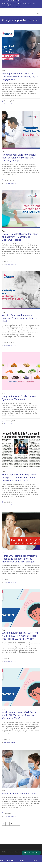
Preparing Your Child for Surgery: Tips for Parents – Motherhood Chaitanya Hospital (19, 157)
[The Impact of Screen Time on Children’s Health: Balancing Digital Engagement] (21, 49)
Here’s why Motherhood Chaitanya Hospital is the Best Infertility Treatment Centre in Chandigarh (20, 558)
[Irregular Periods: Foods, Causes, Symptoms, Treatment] (21, 371)
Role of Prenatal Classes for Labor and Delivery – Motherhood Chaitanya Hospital (20, 237)
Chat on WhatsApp (33, 853)
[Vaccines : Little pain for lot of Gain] (21, 769)
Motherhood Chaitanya (10, 104)
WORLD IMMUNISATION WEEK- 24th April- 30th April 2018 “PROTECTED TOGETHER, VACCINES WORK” (21, 636)
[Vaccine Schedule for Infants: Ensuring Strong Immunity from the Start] (21, 290)
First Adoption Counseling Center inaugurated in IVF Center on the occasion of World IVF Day (19, 477)
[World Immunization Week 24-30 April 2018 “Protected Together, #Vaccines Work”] (21, 687)
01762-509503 (17, 6)
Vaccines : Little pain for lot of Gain (20, 793)
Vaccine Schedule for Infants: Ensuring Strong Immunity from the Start (20, 318)
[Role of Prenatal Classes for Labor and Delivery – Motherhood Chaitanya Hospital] (21, 209)
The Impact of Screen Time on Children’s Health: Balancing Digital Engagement (20, 76)
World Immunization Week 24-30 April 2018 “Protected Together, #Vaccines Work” (19, 715)
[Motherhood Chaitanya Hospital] (2, 10)
